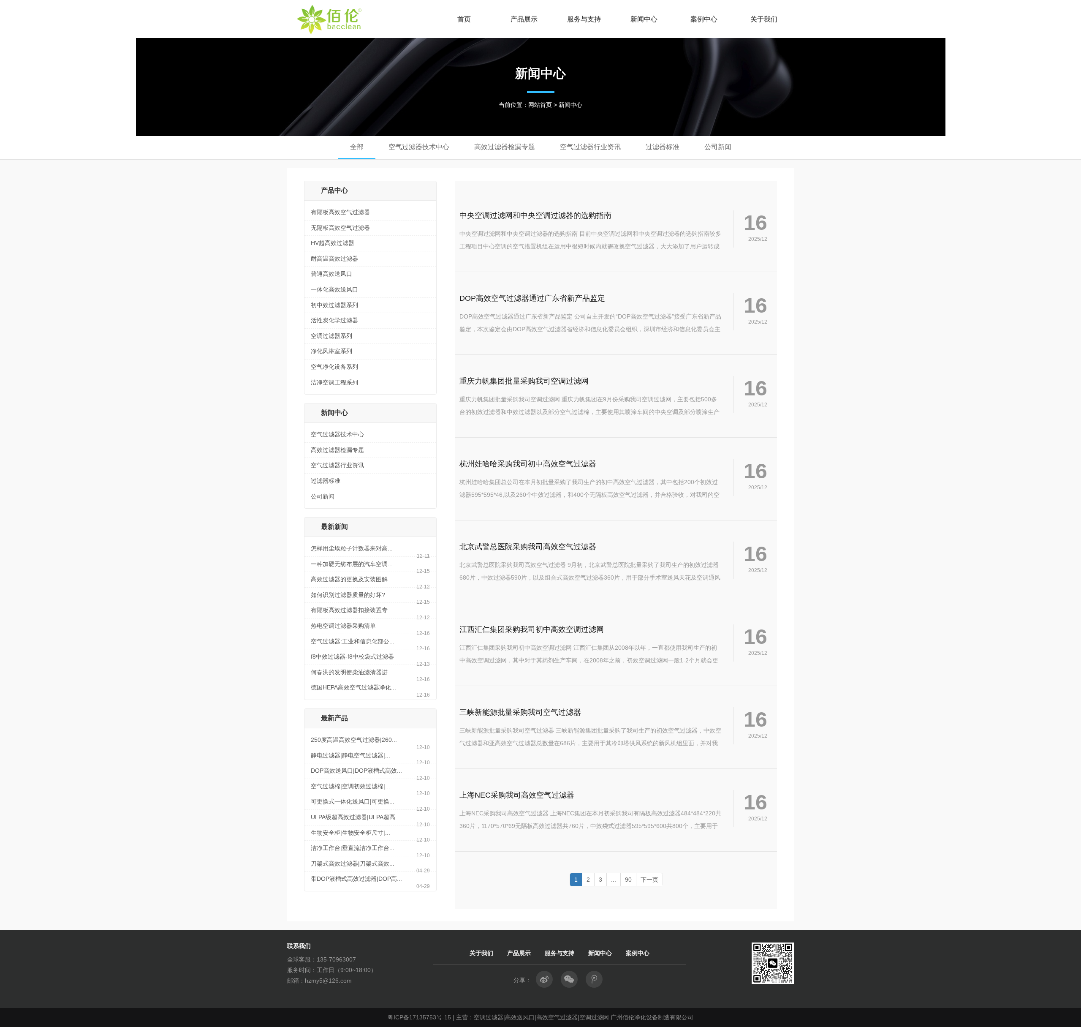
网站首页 (540, 104)
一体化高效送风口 (334, 289)
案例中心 (703, 19)
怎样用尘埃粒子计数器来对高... (352, 548)
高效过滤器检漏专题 (337, 450)
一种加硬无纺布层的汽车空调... (352, 564)
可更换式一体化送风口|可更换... (352, 801)
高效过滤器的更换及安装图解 (349, 579)
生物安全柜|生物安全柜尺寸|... (350, 832)
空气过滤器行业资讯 (337, 465)
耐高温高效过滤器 (334, 258)
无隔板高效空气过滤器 (340, 227)
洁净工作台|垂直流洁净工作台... (352, 847)
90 (628, 879)
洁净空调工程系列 (334, 382)
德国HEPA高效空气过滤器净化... (353, 687)
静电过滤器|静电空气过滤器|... (350, 755)
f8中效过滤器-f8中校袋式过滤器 (352, 656)
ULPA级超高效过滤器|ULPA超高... (355, 817)
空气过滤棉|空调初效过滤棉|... (350, 786)
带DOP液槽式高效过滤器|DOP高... (356, 878)
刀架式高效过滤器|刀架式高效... (352, 863)
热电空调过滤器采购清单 (343, 625)
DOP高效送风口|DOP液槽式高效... (356, 770)
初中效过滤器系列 (334, 305)
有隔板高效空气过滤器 (340, 212)
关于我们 (763, 19)
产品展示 (524, 19)
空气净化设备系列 (334, 366)
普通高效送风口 (331, 273)
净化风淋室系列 (331, 351)
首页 (464, 19)
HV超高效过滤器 (332, 243)
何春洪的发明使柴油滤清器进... (352, 672)
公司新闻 (322, 496)
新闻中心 (643, 19)
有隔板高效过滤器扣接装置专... (352, 610)
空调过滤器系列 (331, 335)
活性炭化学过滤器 (334, 320)
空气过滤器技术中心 (337, 434)
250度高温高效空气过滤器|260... (354, 739)
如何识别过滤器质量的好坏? (348, 594)
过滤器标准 (325, 480)
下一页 (649, 879)
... (613, 879)
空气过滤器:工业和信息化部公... (352, 641)
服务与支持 (584, 19)
